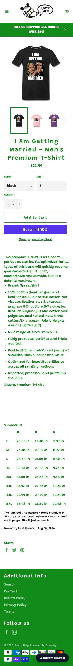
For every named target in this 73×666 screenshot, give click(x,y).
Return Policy (15, 598)
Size (38, 177)
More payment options (35, 239)
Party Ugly (22, 645)
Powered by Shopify (43, 645)
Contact (10, 591)
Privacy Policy (15, 605)
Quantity (9, 195)
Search (9, 585)
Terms (9, 612)
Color (7, 177)
